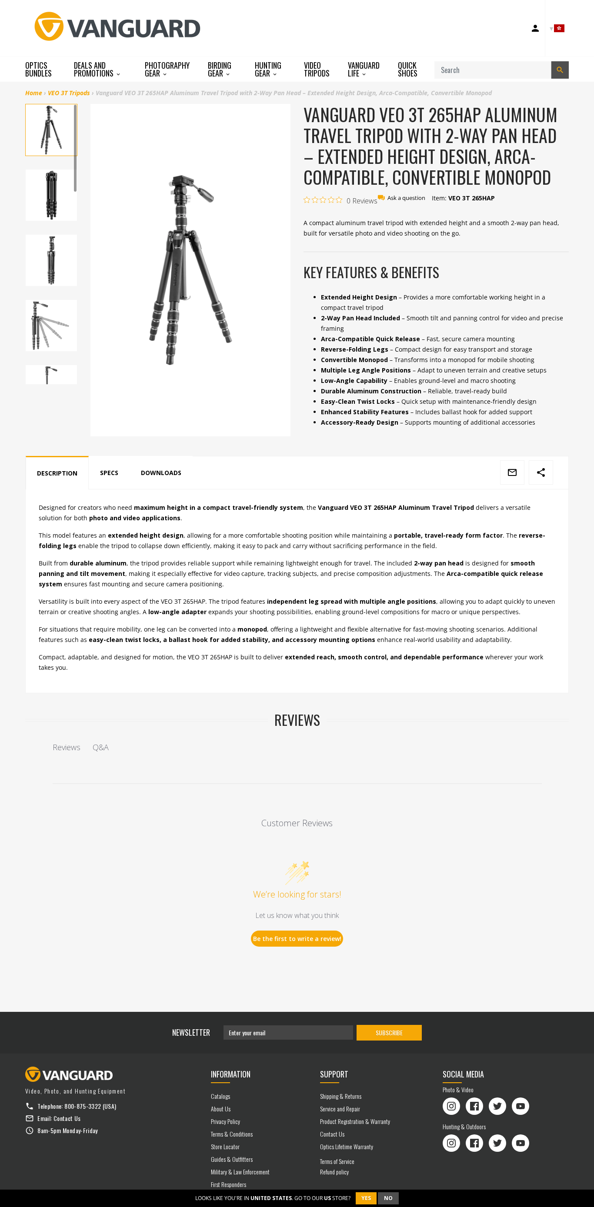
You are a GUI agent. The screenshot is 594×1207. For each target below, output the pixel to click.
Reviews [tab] (66, 747)
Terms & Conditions (232, 1133)
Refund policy (334, 1171)
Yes (366, 1198)
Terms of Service (337, 1161)
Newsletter (191, 1032)
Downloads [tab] (161, 473)
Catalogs (220, 1096)
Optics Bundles (38, 69)
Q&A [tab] (101, 747)
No (388, 1198)
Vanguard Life (364, 69)
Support (334, 1074)
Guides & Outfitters (232, 1159)
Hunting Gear (268, 69)
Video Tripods (317, 69)
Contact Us (67, 1118)
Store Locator (225, 1146)
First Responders (228, 1184)
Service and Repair (340, 1108)
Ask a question (406, 198)
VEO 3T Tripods (69, 93)
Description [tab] (57, 473)
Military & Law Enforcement (240, 1171)
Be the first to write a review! (297, 938)
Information (230, 1074)
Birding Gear (219, 69)
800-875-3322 (82, 1106)
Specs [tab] (109, 473)
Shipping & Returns (340, 1096)
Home (33, 93)
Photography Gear (167, 69)
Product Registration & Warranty (355, 1121)
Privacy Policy (225, 1121)
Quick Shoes (407, 69)
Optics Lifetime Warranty (346, 1146)
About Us (220, 1108)
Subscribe (389, 1032)
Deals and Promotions (94, 69)
